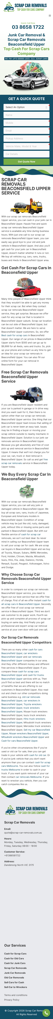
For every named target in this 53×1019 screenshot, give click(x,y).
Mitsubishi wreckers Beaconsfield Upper (22, 737)
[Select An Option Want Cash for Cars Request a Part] (26, 107)
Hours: (8, 838)
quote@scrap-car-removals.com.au (23, 832)
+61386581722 (12, 855)
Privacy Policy (11, 999)
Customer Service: (14, 851)
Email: (7, 828)
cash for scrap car (31, 534)
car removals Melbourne (29, 776)
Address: (9, 861)
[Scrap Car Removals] (25, 6)
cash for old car (37, 755)
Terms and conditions (15, 995)
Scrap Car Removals (19, 822)
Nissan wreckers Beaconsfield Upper (28, 733)
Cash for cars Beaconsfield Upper (19, 740)
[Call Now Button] (46, 1013)
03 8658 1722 (28, 27)
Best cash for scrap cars (14, 335)
